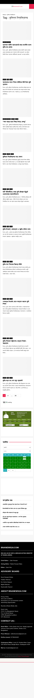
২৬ (21, 467)
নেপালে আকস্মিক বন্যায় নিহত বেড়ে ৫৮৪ (11, 526)
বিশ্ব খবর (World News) (7, 613)
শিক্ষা (8, 79)
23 (15, 395)
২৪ (13, 467)
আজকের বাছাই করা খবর (6, 42)
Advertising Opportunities (8, 602)
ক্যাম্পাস (4, 79)
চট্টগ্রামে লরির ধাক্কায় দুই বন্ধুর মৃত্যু (10, 512)
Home (4, 14)
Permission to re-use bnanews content (12, 600)
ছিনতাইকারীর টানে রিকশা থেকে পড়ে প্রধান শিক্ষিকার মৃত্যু (15, 508)
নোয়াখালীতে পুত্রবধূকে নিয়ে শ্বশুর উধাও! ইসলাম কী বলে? (15, 504)
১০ (12, 461)
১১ (17, 461)
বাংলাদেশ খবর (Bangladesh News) (9, 611)
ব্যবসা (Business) (5, 617)
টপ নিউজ (8, 153)
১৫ (5, 464)
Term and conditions (7, 598)
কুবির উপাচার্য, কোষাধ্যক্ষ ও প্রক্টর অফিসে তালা (16, 229)
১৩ (24, 461)
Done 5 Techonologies (23, 656)
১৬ (8, 464)
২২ (5, 467)
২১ (28, 464)
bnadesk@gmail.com (12, 648)
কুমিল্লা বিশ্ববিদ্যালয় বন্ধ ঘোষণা (12, 157)
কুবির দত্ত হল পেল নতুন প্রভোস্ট (13, 380)
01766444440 (15, 637)
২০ (24, 464)
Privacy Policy (5, 596)
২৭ (24, 467)
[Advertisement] (17, 680)
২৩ (8, 467)
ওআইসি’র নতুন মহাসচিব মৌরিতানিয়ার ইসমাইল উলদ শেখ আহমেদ (16, 522)
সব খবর (11, 79)
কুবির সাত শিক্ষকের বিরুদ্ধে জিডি (12, 264)
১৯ (21, 464)
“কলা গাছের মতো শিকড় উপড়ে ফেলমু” (14, 122)
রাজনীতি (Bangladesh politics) (9, 615)
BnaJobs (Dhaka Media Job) (9, 606)
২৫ (17, 467)
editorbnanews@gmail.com (18, 633)
